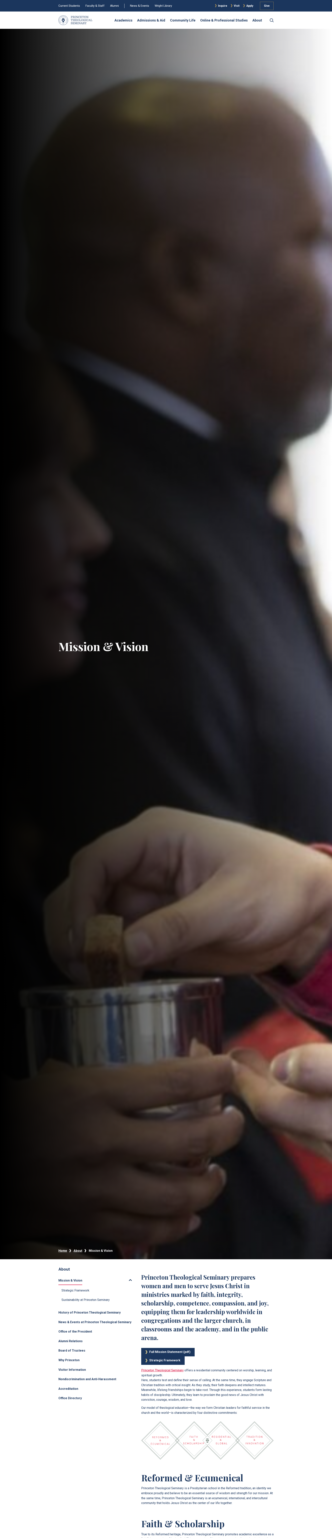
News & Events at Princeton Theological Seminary (94, 1322)
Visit (237, 5)
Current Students (69, 5)
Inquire (222, 5)
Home (62, 1251)
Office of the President (75, 1331)
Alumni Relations (70, 1341)
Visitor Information (72, 1370)
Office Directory (70, 1398)
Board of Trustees (71, 1350)
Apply (249, 5)
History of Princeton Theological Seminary (89, 1312)
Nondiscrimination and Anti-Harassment (87, 1379)
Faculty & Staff (95, 5)
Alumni (114, 5)
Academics (123, 20)
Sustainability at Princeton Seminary (85, 1300)
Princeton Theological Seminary (162, 1370)
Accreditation (68, 1389)
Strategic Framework (75, 1290)
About (257, 20)
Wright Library (163, 5)
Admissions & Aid (151, 20)
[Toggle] (108, 1280)
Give (267, 5)
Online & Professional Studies (224, 20)
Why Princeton (69, 1360)
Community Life (182, 20)
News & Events (139, 5)
